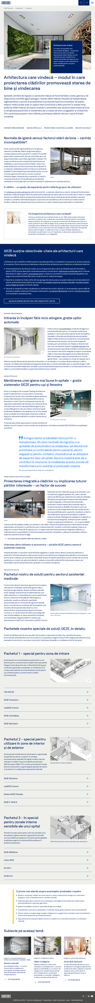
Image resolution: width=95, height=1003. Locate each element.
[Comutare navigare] (92, 2)
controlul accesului (82, 291)
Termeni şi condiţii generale (33, 1000)
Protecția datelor (47, 1000)
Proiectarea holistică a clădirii (58, 128)
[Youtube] (92, 996)
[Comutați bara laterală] (86, 2)
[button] (83, 996)
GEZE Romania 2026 (19, 1000)
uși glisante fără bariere (58, 291)
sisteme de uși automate (68, 271)
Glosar (68, 1000)
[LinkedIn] (88, 996)
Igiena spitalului (34, 128)
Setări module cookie (59, 1000)
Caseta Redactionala (77, 1000)
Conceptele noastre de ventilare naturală (58, 282)
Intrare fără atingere (14, 128)
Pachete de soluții (83, 128)
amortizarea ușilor (36, 274)
